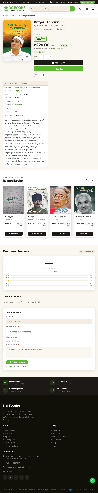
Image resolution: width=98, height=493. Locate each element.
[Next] (92, 179)
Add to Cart (60, 63)
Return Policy (9, 443)
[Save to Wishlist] (36, 74)
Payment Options (11, 446)
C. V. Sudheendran (57, 25)
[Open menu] (93, 9)
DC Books (18, 105)
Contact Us (56, 440)
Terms (85, 490)
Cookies (92, 490)
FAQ (54, 443)
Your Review (12, 345)
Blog (54, 446)
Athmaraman (42, 25)
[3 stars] (12, 341)
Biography (16, 16)
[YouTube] (21, 477)
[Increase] (51, 57)
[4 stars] (15, 341)
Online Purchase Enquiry (61, 436)
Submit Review (18, 362)
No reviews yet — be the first (54, 29)
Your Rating (12, 337)
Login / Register (87, 2)
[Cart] (87, 9)
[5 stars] (18, 341)
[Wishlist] (80, 9)
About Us (56, 430)
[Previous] (86, 179)
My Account (57, 433)
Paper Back (40, 39)
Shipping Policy (10, 440)
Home (7, 16)
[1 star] (7, 341)
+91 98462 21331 (11, 2)
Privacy (78, 490)
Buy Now (59, 69)
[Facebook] (5, 477)
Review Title (12, 327)
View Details (14, 234)
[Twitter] (10, 477)
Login (10, 366)
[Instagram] (16, 477)
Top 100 (7, 436)
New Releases (9, 430)
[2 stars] (10, 341)
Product (10, 317)
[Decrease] (41, 57)
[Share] (42, 74)
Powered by (66, 490)
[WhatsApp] (27, 477)
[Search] (72, 8)
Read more (7, 420)
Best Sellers (9, 433)
